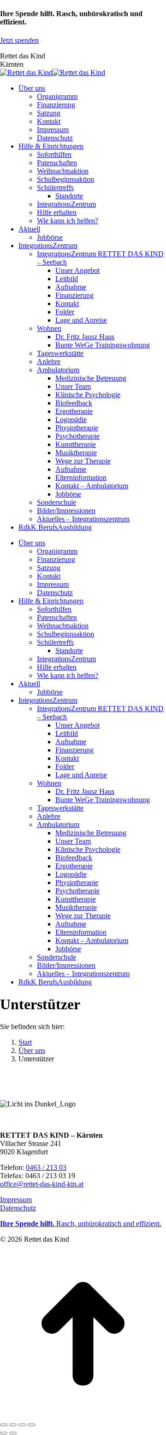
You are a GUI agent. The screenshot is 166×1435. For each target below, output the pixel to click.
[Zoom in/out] (31, 1424)
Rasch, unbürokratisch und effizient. (80, 1223)
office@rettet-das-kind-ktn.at (41, 1184)
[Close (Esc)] (3, 1424)
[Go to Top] (83, 1414)
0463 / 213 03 (46, 1167)
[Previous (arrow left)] (3, 1433)
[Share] (13, 1424)
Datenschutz (18, 1208)
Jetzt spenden (19, 40)
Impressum (16, 1200)
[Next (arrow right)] (13, 1433)
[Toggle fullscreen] (22, 1424)
